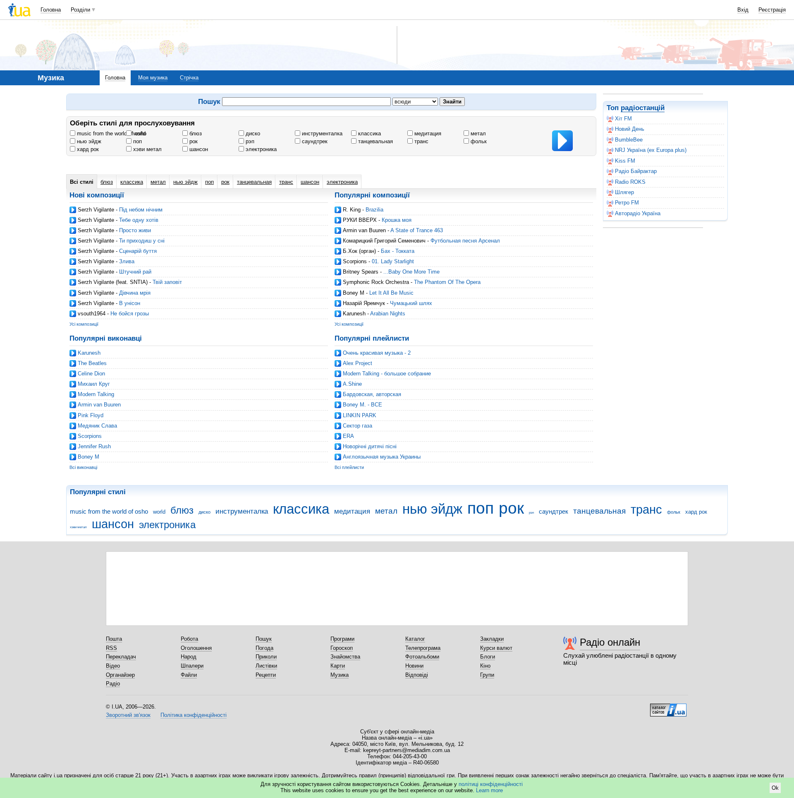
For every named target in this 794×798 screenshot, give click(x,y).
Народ (188, 657)
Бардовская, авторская (372, 394)
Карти (337, 666)
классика (368, 133)
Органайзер (120, 675)
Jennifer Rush (94, 446)
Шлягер (624, 192)
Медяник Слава (97, 426)
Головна (51, 10)
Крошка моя (396, 220)
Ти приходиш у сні (142, 241)
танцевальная (374, 141)
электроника (260, 149)
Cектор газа (357, 426)
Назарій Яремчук (364, 303)
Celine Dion (91, 373)
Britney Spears (360, 272)
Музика (339, 675)
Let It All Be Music (391, 293)
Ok (775, 788)
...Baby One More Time (411, 272)
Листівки (266, 666)
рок (193, 141)
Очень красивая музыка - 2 (377, 353)
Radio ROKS (630, 182)
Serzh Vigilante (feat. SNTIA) (113, 282)
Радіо (113, 683)
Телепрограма (422, 648)
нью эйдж (88, 141)
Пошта (114, 639)
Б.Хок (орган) (359, 251)
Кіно (485, 666)
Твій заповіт (167, 282)
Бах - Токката (397, 251)
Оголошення (196, 648)
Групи (487, 675)
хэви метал (147, 149)
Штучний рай (135, 272)
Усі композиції (83, 324)
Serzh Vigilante (96, 210)
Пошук (264, 639)
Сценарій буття (138, 251)
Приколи (266, 657)
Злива (126, 261)
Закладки (492, 639)
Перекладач (121, 657)
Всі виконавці (83, 467)
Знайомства (345, 657)
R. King (352, 210)
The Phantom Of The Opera (447, 282)
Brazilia (374, 210)
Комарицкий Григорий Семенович (384, 241)
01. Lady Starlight (393, 261)
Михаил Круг (94, 384)
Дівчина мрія (135, 293)
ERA (348, 436)
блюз (195, 133)
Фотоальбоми (422, 657)
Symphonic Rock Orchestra (376, 282)
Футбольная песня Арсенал (465, 241)
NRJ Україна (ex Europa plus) (650, 150)
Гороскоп (341, 648)
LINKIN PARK (359, 415)
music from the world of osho (110, 133)
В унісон (129, 303)
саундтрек (314, 141)
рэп (249, 141)
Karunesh (354, 313)
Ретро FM (627, 203)
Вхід (743, 10)
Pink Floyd (90, 415)
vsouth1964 (91, 313)
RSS (111, 648)
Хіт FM (623, 118)
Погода (264, 648)
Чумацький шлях (411, 303)
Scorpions (355, 261)
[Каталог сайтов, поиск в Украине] (668, 707)
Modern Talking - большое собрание (387, 373)
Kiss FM (625, 161)
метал (477, 133)
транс (420, 141)
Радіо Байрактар (636, 171)
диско (252, 133)
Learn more (489, 790)
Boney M (353, 293)
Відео (113, 666)
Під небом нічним (141, 210)
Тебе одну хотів (138, 220)
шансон (198, 149)
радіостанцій (643, 108)
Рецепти (266, 675)
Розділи (80, 10)
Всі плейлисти (349, 467)
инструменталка (321, 133)
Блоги (487, 657)
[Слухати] (562, 140)
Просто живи (135, 230)
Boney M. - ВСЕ (362, 404)
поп (137, 141)
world (139, 133)
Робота (189, 639)
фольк (478, 141)
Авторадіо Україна (637, 213)
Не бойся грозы (129, 313)
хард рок (87, 149)
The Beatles (92, 363)
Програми (342, 639)
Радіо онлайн (610, 642)
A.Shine (352, 384)
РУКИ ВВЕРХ (360, 220)
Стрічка (189, 78)
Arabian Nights (387, 313)
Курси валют (496, 648)
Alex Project (357, 363)
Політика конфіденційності (193, 715)
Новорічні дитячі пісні (370, 446)
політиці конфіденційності (491, 784)
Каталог (415, 639)
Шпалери (192, 666)
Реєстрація (772, 10)
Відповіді (416, 675)
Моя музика (152, 78)
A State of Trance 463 (416, 230)
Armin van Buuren (364, 230)
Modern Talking (96, 394)
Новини (414, 666)
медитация (427, 133)
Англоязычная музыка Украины (382, 457)
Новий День (629, 129)
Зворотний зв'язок (128, 715)
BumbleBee (629, 140)
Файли (189, 675)
